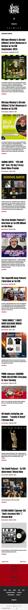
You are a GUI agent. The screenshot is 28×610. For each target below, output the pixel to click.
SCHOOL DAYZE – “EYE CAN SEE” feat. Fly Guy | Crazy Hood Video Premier (12, 165)
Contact (18, 595)
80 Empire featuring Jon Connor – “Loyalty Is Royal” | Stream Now (13, 417)
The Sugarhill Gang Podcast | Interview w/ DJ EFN (13, 279)
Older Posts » (23, 561)
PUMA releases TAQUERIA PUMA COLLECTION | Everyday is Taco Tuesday (14, 377)
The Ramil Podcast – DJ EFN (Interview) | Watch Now (13, 470)
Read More (4, 94)
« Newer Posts (4, 561)
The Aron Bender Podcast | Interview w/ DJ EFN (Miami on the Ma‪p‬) (13, 223)
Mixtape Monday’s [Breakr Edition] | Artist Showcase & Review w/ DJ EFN (14, 105)
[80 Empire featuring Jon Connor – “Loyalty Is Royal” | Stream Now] (14, 438)
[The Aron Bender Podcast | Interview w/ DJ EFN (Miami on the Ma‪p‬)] (14, 244)
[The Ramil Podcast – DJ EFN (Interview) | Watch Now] (14, 487)
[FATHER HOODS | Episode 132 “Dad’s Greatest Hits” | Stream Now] (14, 535)
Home (5, 590)
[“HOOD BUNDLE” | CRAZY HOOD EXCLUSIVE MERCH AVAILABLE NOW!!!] (14, 345)
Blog (23, 590)
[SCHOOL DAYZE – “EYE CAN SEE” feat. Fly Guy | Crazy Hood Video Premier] (14, 186)
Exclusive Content (10, 592)
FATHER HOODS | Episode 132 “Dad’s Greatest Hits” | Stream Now (13, 514)
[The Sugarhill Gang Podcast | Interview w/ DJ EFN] (14, 294)
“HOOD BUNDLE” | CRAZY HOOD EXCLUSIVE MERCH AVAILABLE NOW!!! (11, 323)
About (14, 590)
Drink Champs (11, 595)
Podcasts (19, 592)
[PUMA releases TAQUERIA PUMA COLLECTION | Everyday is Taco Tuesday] (14, 392)
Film (19, 590)
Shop (10, 590)
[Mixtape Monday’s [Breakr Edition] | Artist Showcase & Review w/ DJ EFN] (14, 127)
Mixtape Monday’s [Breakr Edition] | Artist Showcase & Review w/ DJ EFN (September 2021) (14, 44)
